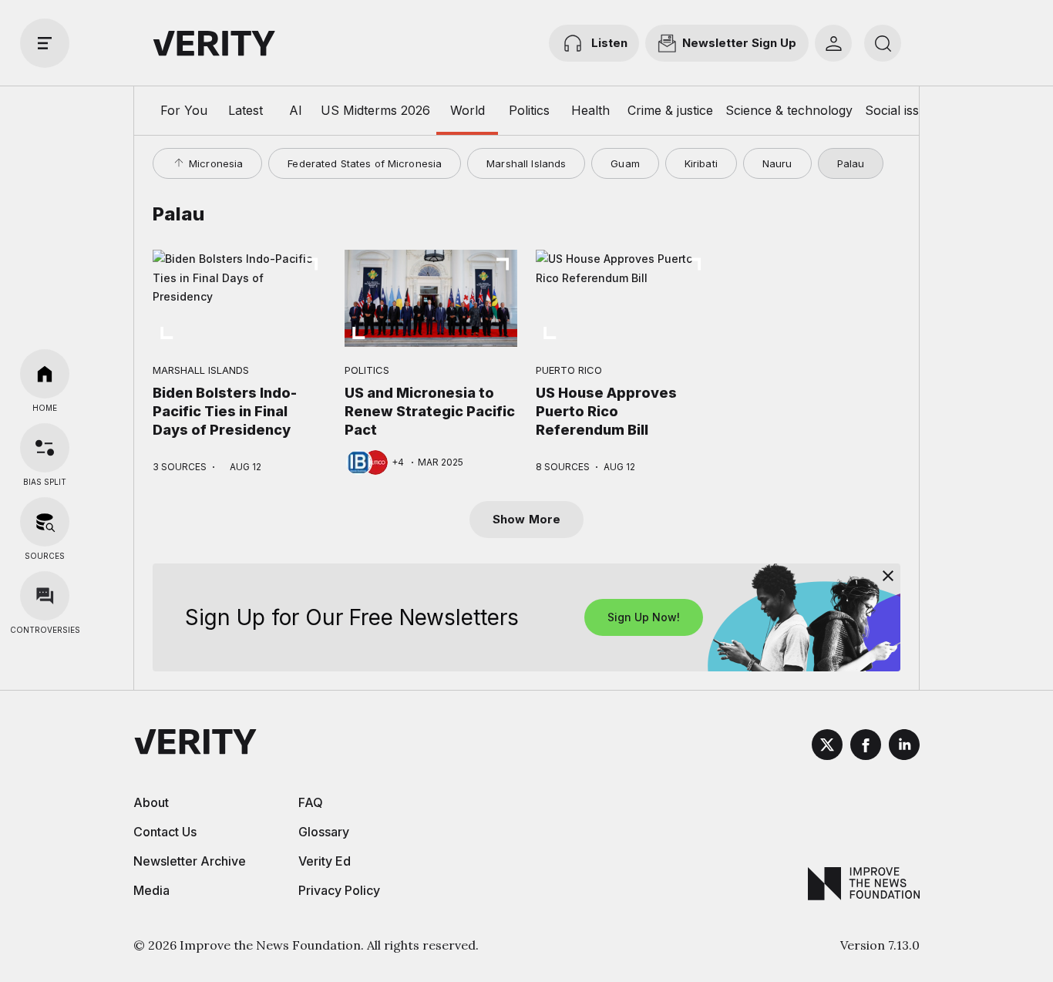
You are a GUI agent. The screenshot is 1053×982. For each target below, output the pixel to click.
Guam (625, 163)
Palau (851, 163)
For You (183, 110)
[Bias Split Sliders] (44, 448)
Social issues (902, 110)
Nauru (777, 163)
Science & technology (789, 110)
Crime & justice (670, 110)
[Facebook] (865, 747)
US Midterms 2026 (375, 110)
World (467, 110)
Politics (529, 110)
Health (590, 110)
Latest (245, 110)
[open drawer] (44, 43)
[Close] (888, 575)
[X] (827, 747)
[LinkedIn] (904, 747)
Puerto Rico (569, 370)
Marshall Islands (526, 163)
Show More (526, 519)
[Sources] (44, 521)
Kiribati (701, 163)
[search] (882, 43)
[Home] (44, 374)
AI (295, 110)
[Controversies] (44, 595)
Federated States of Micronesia (365, 163)
